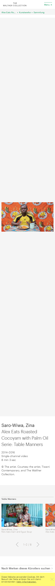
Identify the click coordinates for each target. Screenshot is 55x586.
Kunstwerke (25, 12)
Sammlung (39, 12)
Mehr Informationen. (27, 581)
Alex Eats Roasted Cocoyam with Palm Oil (8, 12)
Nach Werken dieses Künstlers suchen (25, 568)
